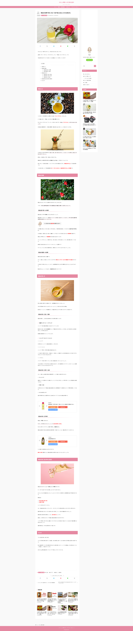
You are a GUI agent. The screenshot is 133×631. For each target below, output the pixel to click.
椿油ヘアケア (51, 572)
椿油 (47, 572)
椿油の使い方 (44, 73)
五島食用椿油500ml (52, 438)
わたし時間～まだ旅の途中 (66, 2)
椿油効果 (60, 572)
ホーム (60, 627)
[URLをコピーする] (74, 46)
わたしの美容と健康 (44, 15)
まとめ (43, 80)
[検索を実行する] (95, 66)
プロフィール (89, 60)
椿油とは (43, 66)
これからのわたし (87, 74)
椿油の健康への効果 (47, 71)
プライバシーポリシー (70, 627)
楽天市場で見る (63, 407)
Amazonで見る (53, 407)
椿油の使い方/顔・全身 (48, 75)
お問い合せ (64, 627)
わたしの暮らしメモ (87, 76)
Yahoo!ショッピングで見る (53, 409)
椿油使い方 (55, 572)
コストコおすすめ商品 (88, 78)
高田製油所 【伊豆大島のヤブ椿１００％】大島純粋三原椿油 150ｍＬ (61, 404)
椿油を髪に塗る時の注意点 (47, 78)
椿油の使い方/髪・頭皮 (48, 74)
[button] (40, 46)
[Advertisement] (57, 561)
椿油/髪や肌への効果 (47, 69)
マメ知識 (85, 82)
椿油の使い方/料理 (47, 77)
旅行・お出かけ (86, 84)
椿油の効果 (44, 68)
